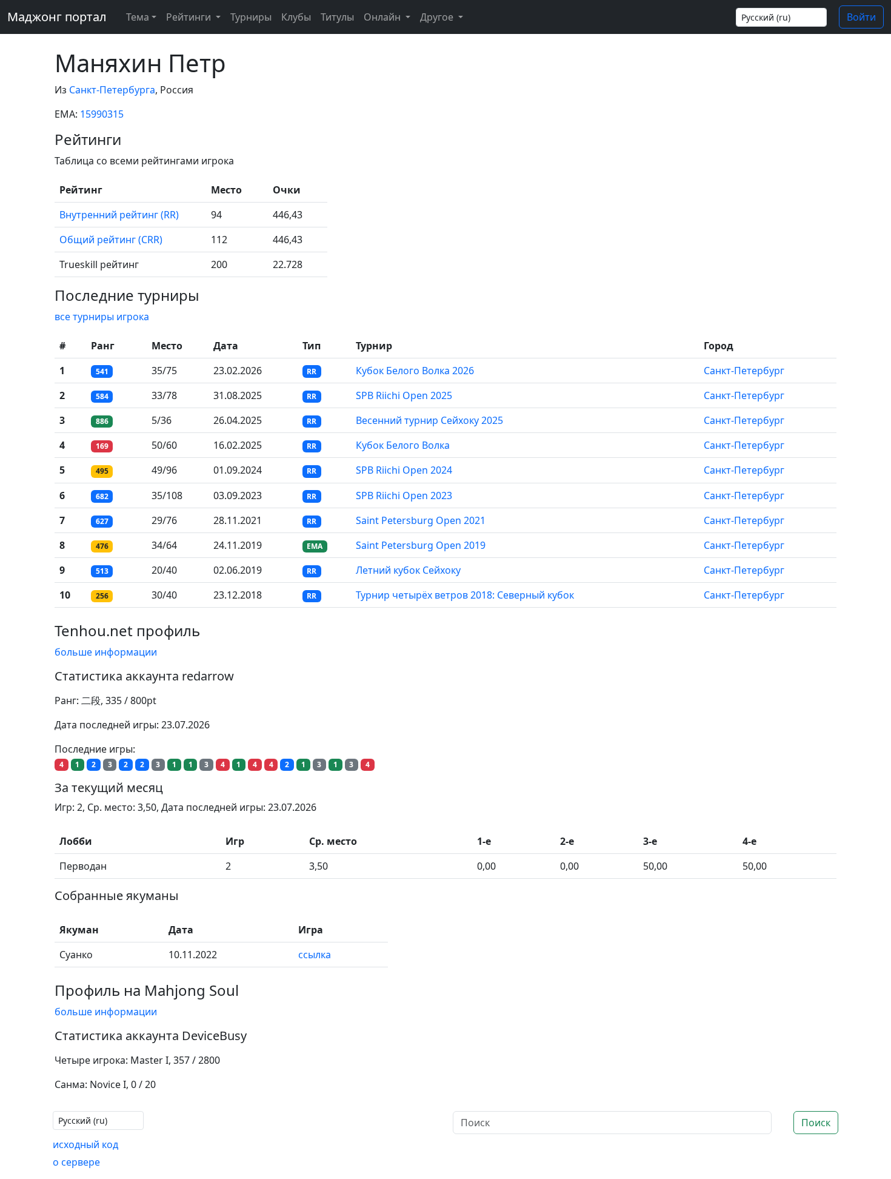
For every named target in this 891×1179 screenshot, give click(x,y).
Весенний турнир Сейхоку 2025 (429, 420)
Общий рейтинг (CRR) (110, 239)
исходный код (85, 1144)
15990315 (102, 114)
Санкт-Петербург (744, 370)
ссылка (314, 954)
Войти (861, 17)
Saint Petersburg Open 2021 (421, 520)
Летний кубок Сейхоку (408, 570)
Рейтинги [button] (189, 17)
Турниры (251, 17)
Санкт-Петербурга (112, 89)
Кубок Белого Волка (403, 445)
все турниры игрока (102, 316)
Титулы (337, 17)
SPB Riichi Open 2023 (404, 495)
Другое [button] (438, 17)
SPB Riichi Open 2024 (404, 470)
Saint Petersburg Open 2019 (421, 545)
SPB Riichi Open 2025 (404, 395)
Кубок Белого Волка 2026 (415, 370)
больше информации (106, 652)
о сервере (76, 1162)
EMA (314, 546)
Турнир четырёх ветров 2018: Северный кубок (465, 595)
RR (311, 371)
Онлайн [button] (383, 17)
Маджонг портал (57, 16)
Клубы (296, 17)
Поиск (815, 1122)
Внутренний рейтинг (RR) (119, 214)
